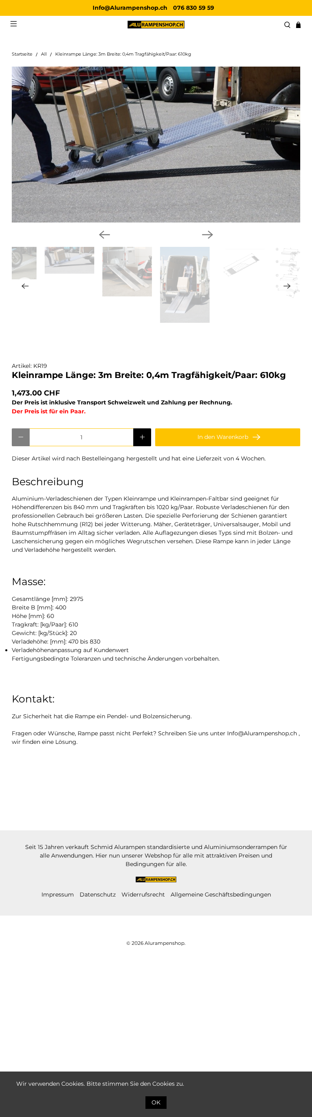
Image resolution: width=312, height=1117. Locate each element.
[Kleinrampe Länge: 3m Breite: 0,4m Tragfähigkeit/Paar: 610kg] (156, 145)
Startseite (22, 54)
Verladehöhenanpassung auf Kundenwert (70, 650)
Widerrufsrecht (143, 894)
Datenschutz (98, 894)
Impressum (57, 894)
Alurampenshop (164, 943)
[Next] (208, 235)
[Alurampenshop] (156, 24)
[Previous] (104, 235)
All (44, 54)
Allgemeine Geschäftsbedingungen (221, 894)
